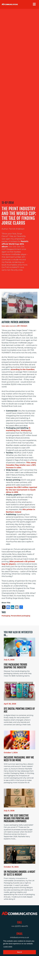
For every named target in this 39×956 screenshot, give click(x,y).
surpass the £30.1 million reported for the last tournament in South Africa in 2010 (21, 489)
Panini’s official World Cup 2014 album (15, 244)
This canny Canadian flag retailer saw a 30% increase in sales (21, 465)
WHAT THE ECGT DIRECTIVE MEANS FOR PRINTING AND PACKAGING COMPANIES (16, 818)
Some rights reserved (8, 326)
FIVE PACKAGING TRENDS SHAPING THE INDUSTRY (15, 666)
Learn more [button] (7, 946)
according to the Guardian (22, 369)
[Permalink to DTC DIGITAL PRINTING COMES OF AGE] (19, 691)
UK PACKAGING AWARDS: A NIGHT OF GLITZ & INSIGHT (19, 873)
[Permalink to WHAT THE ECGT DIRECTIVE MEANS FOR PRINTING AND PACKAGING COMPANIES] (19, 798)
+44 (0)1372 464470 (19, 926)
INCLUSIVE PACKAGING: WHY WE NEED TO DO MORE (19, 759)
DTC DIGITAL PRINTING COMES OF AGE (19, 710)
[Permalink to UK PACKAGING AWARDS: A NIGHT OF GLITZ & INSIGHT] (19, 854)
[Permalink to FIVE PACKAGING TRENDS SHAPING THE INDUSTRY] (19, 647)
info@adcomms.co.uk (19, 937)
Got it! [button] (19, 952)
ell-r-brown (22, 326)
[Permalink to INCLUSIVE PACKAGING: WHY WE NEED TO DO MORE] (19, 740)
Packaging (6, 616)
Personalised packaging (20, 616)
